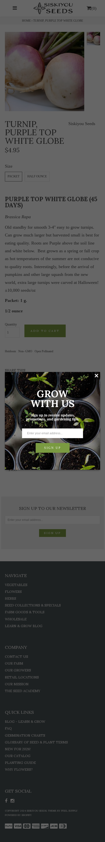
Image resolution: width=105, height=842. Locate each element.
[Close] (96, 375)
